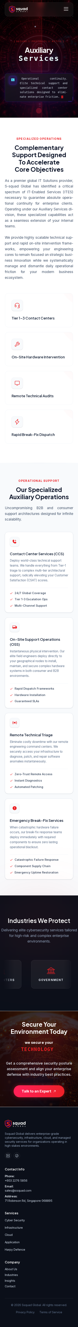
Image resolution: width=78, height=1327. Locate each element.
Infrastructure (14, 1227)
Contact (10, 1286)
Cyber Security (15, 1220)
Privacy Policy (25, 1312)
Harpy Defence (15, 1249)
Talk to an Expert (36, 1091)
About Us (11, 1269)
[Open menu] (66, 9)
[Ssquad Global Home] (18, 9)
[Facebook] (17, 1155)
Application (12, 1242)
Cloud (9, 1234)
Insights (10, 1280)
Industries (11, 1275)
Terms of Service (50, 1312)
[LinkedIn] (8, 1155)
